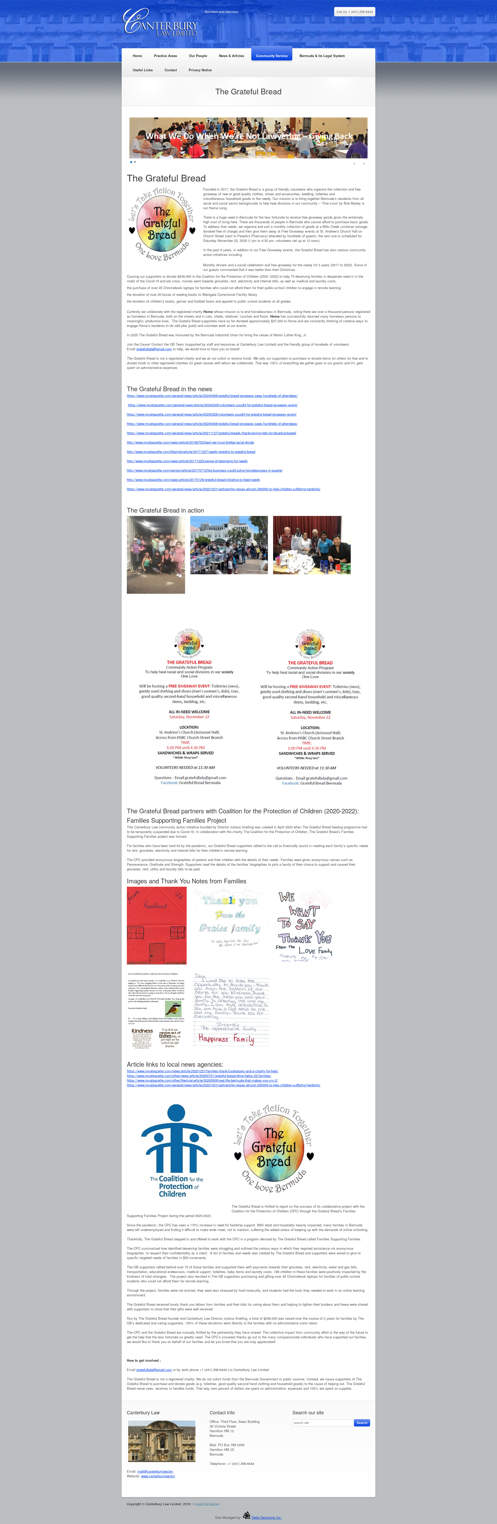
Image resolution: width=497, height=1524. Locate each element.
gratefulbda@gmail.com (154, 354)
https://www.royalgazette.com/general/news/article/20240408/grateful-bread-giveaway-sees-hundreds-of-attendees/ (212, 400)
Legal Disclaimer (206, 1509)
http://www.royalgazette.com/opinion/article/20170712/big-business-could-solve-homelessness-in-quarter (204, 475)
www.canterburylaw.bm (158, 1481)
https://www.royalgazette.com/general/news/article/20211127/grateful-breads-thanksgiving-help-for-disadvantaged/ (211, 438)
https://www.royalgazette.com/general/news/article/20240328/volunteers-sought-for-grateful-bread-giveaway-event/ (213, 410)
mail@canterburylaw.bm (155, 1476)
